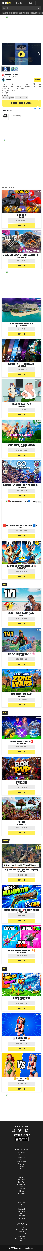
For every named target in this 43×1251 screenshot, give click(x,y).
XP (26, 98)
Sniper (19, 98)
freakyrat (22, 568)
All (21, 1207)
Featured (21, 1209)
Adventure (21, 1193)
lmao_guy (22, 824)
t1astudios (23, 912)
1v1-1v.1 (22, 1000)
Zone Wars (21, 1182)
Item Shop (21, 1236)
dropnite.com (28, 1248)
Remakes (21, 1211)
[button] (39, 54)
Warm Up (21, 1202)
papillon (23, 743)
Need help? (37, 108)
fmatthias (22, 872)
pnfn (22, 615)
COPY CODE (21, 225)
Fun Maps (21, 1189)
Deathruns (14, 13)
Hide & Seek (21, 1162)
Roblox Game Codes (21, 1238)
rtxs (22, 528)
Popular (21, 1231)
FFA (6, 98)
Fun (12, 98)
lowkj (22, 696)
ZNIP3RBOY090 (23, 326)
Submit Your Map (22, 1229)
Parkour (34, 13)
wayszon (23, 952)
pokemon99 (22, 784)
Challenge (21, 1216)
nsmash (22, 406)
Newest (21, 1177)
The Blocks (21, 1218)
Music (21, 1186)
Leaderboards (21, 1234)
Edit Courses (25, 13)
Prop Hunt (21, 1164)
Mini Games (22, 1180)
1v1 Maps (21, 1153)
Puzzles (21, 1159)
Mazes (21, 1191)
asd (23, 217)
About (21, 1241)
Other (21, 1213)
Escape (21, 1166)
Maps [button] (20, 3)
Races (22, 1204)
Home (6, 13)
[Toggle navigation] (38, 3)
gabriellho (9, 80)
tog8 (22, 656)
